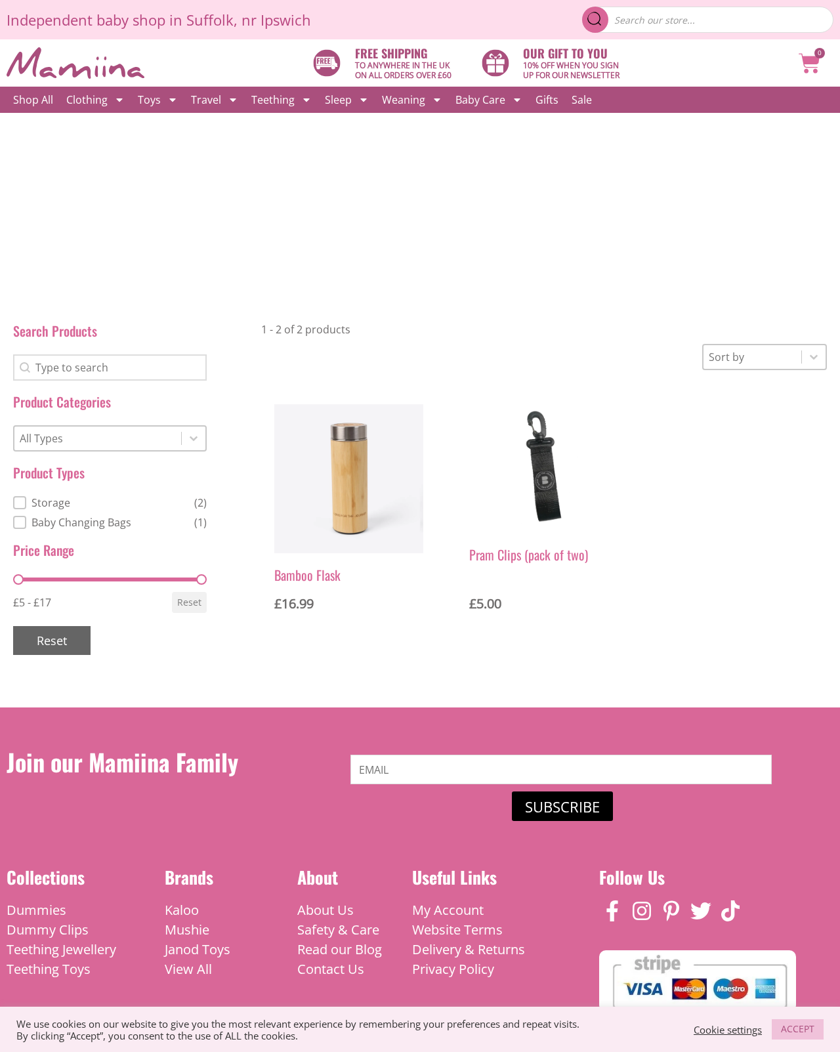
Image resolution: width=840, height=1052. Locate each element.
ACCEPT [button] (797, 1028)
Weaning (403, 99)
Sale (582, 99)
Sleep (338, 99)
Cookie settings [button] (728, 1030)
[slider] (18, 579)
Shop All (33, 99)
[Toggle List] (193, 438)
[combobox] (97, 438)
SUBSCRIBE (562, 806)
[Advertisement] (420, 211)
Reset (189, 602)
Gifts (547, 99)
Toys (149, 99)
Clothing (87, 99)
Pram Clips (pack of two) (528, 554)
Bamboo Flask (307, 575)
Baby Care (480, 99)
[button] (110, 502)
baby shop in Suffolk (165, 20)
